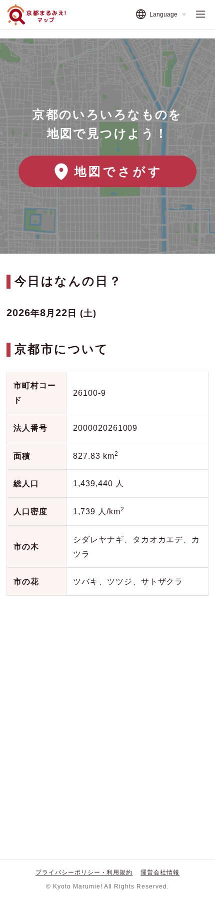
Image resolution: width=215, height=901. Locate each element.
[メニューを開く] (200, 15)
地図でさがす (118, 171)
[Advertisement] (107, 719)
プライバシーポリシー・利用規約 (84, 872)
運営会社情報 (160, 872)
